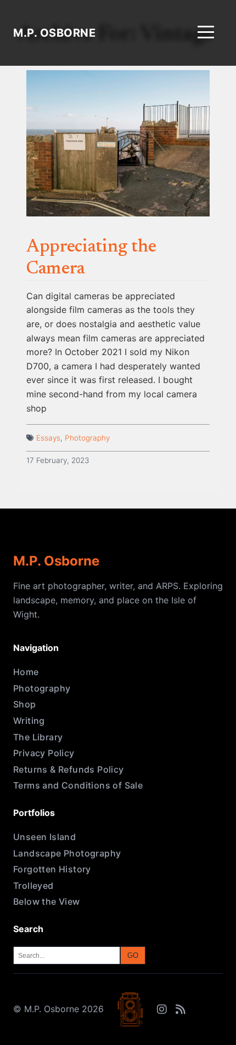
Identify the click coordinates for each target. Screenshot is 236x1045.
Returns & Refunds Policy (68, 769)
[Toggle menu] (206, 33)
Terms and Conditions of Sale (78, 785)
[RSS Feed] (181, 1009)
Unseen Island (44, 836)
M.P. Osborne (54, 32)
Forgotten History (52, 869)
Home (26, 671)
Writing (29, 720)
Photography (87, 437)
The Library (38, 737)
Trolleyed (33, 885)
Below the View (46, 901)
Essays (48, 437)
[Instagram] (162, 1009)
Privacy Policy (44, 752)
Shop (24, 704)
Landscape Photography (67, 853)
